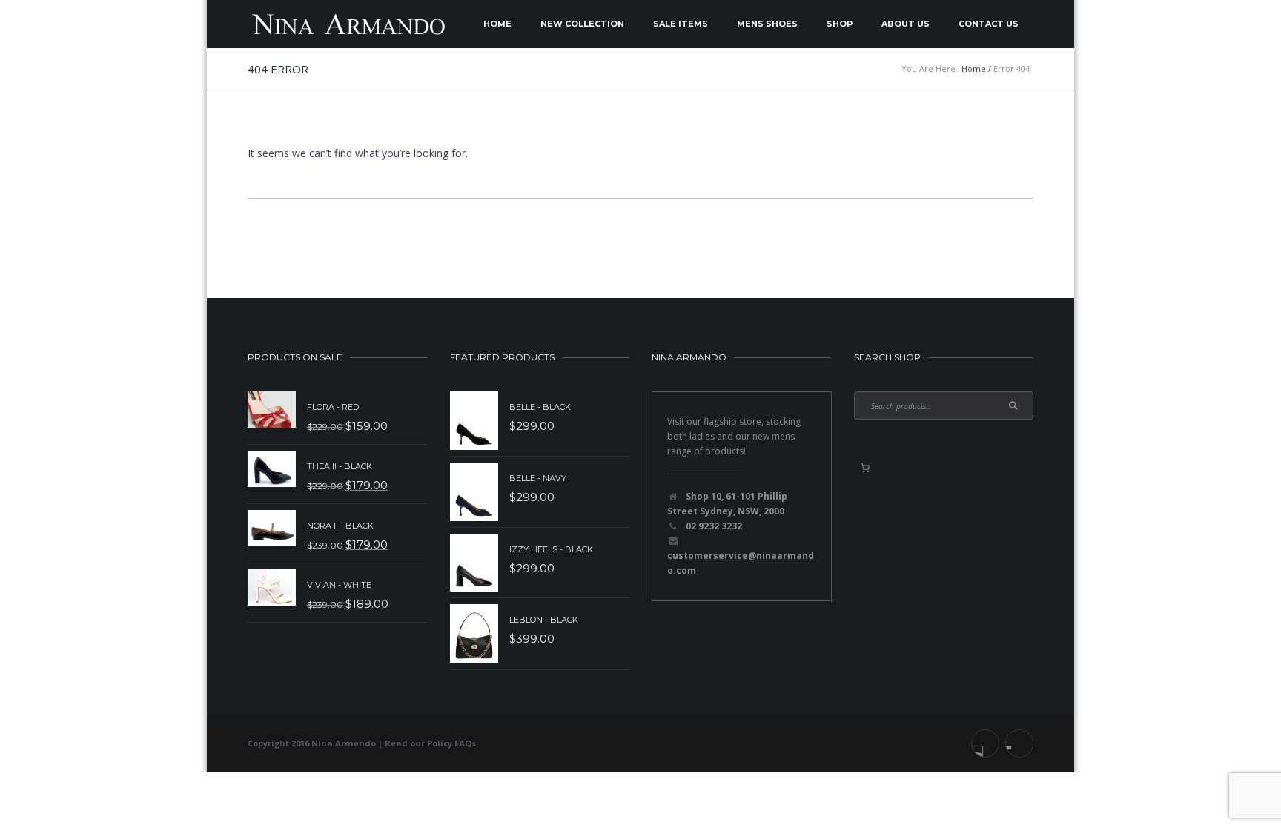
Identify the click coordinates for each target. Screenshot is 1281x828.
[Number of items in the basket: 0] (865, 468)
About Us (905, 24)
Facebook (985, 743)
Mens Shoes (767, 24)
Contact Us (989, 24)
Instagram (1019, 743)
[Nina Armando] (348, 24)
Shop (840, 24)
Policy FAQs (451, 743)
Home (497, 24)
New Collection (582, 24)
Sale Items (680, 24)
